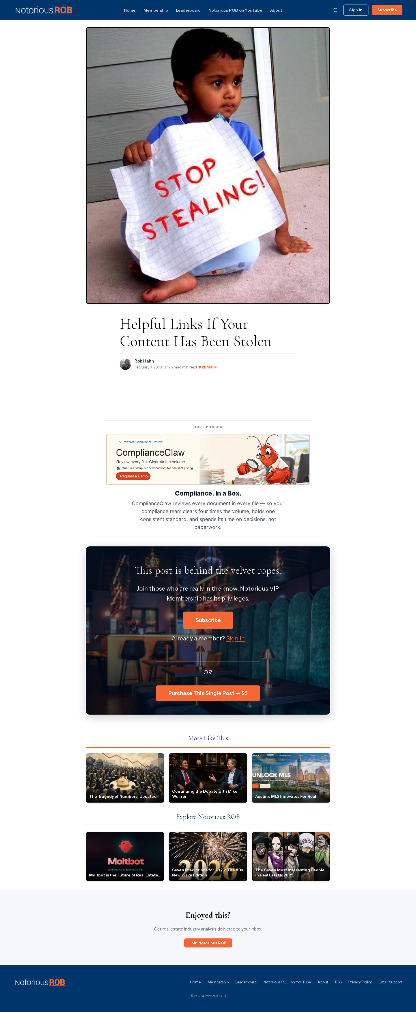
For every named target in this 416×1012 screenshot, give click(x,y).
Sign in (235, 638)
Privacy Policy (360, 982)
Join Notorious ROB (208, 943)
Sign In (356, 10)
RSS (338, 982)
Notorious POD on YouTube (235, 10)
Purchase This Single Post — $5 (208, 693)
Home (130, 10)
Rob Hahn (144, 361)
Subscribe (387, 10)
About (276, 10)
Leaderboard (188, 10)
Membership (155, 10)
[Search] (335, 10)
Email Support (390, 982)
